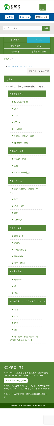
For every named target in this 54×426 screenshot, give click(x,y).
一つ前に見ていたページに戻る (20, 66)
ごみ (16, 109)
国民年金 (18, 279)
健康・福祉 (17, 228)
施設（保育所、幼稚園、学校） (24, 191)
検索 (46, 28)
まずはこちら (18, 94)
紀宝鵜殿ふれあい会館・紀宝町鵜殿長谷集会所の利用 (25, 338)
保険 (16, 293)
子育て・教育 (18, 181)
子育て (17, 199)
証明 (16, 166)
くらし (39, 40)
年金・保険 (17, 271)
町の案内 (15, 40)
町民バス (18, 122)
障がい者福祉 (20, 263)
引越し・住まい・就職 (24, 136)
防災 (39, 45)
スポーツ (18, 220)
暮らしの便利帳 (21, 102)
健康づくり (19, 236)
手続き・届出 (18, 151)
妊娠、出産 (19, 206)
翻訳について (42, 17)
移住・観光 (15, 45)
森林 (16, 330)
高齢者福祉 (19, 256)
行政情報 (15, 51)
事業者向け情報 (39, 51)
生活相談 (18, 129)
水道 (16, 316)
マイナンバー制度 (22, 172)
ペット (17, 115)
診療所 (17, 243)
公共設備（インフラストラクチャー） (29, 301)
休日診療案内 (20, 249)
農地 (16, 323)
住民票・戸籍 (20, 159)
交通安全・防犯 (21, 142)
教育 (16, 213)
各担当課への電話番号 (16, 380)
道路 (16, 309)
